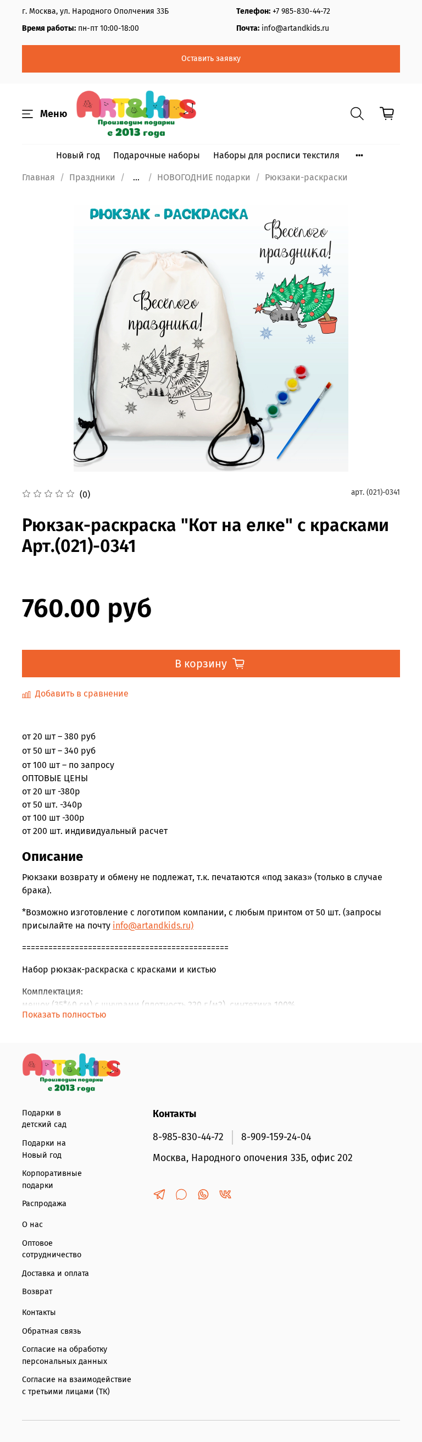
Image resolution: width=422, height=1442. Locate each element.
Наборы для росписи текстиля (276, 155)
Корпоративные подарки (52, 1179)
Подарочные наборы (156, 155)
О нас (32, 1224)
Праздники (92, 177)
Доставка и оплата (55, 1273)
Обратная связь (51, 1331)
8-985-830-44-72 (188, 1137)
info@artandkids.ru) (153, 925)
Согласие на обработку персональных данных (64, 1355)
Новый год (78, 155)
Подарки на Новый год (44, 1149)
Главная (38, 177)
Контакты (39, 1312)
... (136, 178)
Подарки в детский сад (44, 1119)
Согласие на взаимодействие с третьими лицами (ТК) (76, 1385)
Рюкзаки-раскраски (306, 177)
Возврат (37, 1291)
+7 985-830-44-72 (301, 11)
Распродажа (44, 1203)
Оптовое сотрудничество (51, 1249)
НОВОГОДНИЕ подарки (204, 177)
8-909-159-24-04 (276, 1137)
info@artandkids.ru (295, 28)
